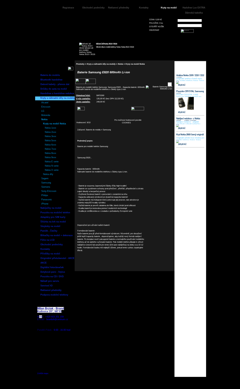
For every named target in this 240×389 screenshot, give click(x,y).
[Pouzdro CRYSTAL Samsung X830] (185, 110)
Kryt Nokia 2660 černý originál (190, 134)
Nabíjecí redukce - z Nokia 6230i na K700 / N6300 (188, 119)
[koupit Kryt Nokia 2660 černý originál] (198, 143)
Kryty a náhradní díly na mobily (101, 64)
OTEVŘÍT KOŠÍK (156, 26)
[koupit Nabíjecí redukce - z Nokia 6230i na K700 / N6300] (198, 127)
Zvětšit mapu (42, 373)
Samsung (107, 130)
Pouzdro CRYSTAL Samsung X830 (190, 91)
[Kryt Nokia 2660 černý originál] (177, 142)
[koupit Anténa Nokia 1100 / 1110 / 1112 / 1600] (198, 84)
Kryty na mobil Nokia (135, 64)
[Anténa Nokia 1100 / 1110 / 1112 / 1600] (177, 83)
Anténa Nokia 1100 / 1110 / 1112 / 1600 (190, 75)
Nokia (120, 64)
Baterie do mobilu (93, 130)
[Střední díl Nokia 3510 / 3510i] (132, 54)
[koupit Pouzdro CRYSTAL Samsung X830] (198, 112)
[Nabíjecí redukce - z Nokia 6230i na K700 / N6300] (177, 126)
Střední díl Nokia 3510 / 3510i (106, 44)
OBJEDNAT (154, 30)
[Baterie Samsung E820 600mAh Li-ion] (159, 89)
